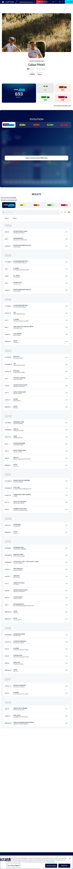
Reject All (64, 865)
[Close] (70, 858)
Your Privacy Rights (13, 865)
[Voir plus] (66, 232)
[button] (27, 2)
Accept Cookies (51, 865)
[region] (36, 862)
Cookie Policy (51, 862)
